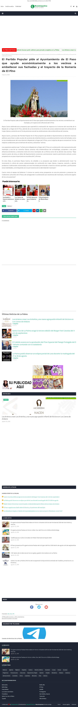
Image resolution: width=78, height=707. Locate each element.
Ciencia (45, 675)
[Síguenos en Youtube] (46, 608)
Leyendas (27, 675)
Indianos (67, 672)
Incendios (15, 675)
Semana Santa (6, 675)
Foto (40, 675)
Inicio (3, 54)
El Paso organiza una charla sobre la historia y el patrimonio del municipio (24, 507)
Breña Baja (4, 687)
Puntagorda (42, 691)
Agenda (11, 670)
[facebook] (71, 6)
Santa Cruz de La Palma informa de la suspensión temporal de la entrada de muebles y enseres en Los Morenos (42, 561)
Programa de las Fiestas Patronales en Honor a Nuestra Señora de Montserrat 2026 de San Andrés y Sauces (41, 523)
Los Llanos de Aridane (7, 691)
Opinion (41, 672)
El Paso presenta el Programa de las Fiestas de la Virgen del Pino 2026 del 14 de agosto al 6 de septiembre (43, 545)
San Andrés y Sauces (44, 694)
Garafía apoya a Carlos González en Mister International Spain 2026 (31, 538)
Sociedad (47, 670)
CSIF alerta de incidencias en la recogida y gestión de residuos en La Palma (34, 553)
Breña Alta (42, 685)
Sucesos (65, 670)
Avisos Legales (66, 704)
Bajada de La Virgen (32, 672)
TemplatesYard (14, 704)
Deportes (24, 670)
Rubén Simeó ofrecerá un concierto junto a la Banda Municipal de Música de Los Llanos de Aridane (31, 504)
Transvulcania (14, 672)
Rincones (34, 675)
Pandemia (54, 672)
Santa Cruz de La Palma (8, 696)
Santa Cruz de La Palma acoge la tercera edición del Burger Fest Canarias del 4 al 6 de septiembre (31, 497)
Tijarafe (4, 698)
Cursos (53, 670)
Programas (5, 672)
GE (11, 614)
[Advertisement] (39, 32)
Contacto (74, 704)
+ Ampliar (15, 323)
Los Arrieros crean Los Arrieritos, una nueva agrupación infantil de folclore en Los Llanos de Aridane (36, 418)
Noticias (8, 54)
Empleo (47, 672)
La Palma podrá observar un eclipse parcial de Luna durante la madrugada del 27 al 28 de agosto (30, 500)
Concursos (22, 672)
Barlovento (5, 685)
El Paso (41, 687)
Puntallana (5, 694)
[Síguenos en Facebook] (31, 608)
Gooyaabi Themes (30, 704)
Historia (61, 672)
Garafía (41, 689)
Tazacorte (42, 696)
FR (13, 614)
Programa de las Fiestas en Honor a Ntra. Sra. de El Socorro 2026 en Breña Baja (35, 530)
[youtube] (76, 6)
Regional (17, 670)
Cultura (30, 670)
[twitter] (74, 6)
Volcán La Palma (39, 670)
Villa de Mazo (42, 698)
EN (8, 614)
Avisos (59, 670)
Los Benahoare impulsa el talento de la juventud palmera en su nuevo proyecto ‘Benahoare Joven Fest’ (32, 511)
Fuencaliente (5, 689)
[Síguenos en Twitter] (39, 608)
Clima (21, 675)
